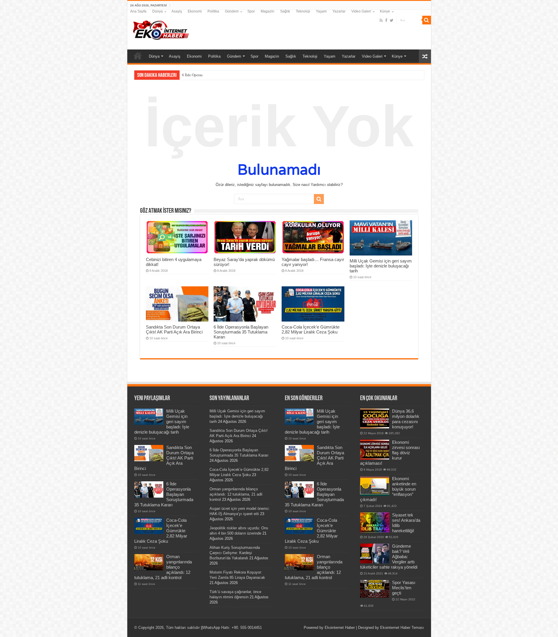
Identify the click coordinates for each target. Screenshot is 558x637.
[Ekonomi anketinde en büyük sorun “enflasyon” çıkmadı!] (374, 486)
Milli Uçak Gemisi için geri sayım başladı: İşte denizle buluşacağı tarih (381, 265)
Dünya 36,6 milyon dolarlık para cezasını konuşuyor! (405, 419)
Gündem (232, 11)
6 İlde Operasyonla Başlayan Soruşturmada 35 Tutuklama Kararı (241, 331)
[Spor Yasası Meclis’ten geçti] (374, 589)
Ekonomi (195, 11)
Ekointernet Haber (340, 627)
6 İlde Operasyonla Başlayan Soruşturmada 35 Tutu (222, 75)
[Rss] (381, 20)
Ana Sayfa (138, 11)
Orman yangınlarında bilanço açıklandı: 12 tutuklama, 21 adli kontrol (236, 494)
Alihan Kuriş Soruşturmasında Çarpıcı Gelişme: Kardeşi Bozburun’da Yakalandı (235, 552)
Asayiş (176, 11)
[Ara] (426, 20)
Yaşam (321, 11)
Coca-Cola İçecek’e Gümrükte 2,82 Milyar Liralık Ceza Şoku (310, 329)
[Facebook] (386, 20)
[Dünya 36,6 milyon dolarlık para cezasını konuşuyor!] (374, 418)
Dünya (157, 11)
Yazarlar (339, 11)
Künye (385, 11)
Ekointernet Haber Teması (402, 627)
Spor (251, 11)
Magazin (267, 11)
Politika (213, 11)
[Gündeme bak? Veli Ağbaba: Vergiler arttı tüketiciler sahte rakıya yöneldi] (374, 553)
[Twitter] (391, 20)
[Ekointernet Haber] (161, 29)
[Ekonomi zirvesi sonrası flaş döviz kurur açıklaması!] (374, 449)
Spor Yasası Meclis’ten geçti (403, 587)
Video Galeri (361, 11)
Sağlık (285, 11)
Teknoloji (303, 11)
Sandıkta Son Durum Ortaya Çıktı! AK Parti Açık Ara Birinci (174, 329)
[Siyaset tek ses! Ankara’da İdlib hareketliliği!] (374, 522)
